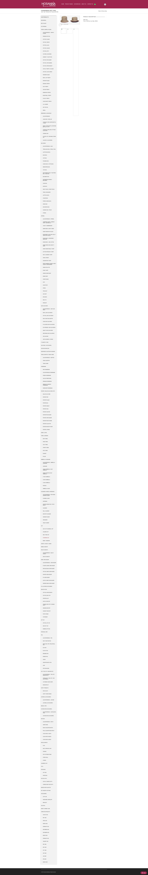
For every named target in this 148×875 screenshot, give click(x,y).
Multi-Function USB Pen (48, 318)
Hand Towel (45, 441)
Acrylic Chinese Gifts (47, 781)
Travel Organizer (46, 192)
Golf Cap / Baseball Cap (48, 528)
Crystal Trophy (46, 42)
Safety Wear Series (47, 693)
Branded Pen (45, 653)
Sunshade (45, 466)
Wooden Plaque (46, 74)
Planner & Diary (46, 498)
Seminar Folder (46, 516)
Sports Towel (46, 447)
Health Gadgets (44, 549)
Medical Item (43, 705)
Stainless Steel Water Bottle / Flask (49, 123)
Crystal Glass (46, 45)
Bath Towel (45, 438)
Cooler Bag (45, 198)
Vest (44, 282)
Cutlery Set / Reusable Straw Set (49, 137)
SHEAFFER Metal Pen (47, 662)
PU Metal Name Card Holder (49, 565)
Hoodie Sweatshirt (47, 273)
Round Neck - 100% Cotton (48, 242)
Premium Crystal (46, 36)
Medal (44, 110)
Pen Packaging (46, 668)
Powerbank (43, 366)
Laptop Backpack (46, 152)
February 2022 (46, 826)
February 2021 (46, 838)
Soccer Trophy (46, 89)
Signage (44, 751)
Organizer (45, 519)
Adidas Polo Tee (46, 267)
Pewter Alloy (46, 598)
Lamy (44, 665)
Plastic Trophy (46, 98)
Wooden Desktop (46, 608)
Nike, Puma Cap (46, 534)
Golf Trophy (45, 86)
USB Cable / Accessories (46, 345)
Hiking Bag (45, 204)
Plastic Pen (45, 650)
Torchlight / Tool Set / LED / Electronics (49, 678)
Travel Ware (45, 363)
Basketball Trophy (47, 95)
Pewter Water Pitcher (48, 426)
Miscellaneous (44, 742)
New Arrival (43, 20)
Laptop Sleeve (46, 195)
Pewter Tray (45, 397)
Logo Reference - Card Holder (49, 562)
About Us (84, 4)
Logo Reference (46, 116)
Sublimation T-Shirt (47, 260)
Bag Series (43, 143)
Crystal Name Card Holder (48, 571)
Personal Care (44, 631)
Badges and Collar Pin (46, 787)
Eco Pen (44, 647)
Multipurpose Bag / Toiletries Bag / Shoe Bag (49, 173)
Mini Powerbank (46, 369)
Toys (42, 766)
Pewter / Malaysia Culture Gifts (48, 391)
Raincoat (45, 302)
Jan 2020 (44, 856)
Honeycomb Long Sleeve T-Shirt (48, 245)
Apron (44, 288)
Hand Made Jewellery (47, 799)
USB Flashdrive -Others (48, 339)
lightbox (60, 25)
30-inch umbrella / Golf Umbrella (48, 470)
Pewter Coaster (46, 411)
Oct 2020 (44, 850)
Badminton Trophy (47, 92)
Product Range (69, 4)
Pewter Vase (45, 408)
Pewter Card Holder (47, 417)
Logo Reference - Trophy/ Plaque (48, 33)
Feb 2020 (44, 859)
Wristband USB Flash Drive (48, 333)
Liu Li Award (45, 104)
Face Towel (45, 450)
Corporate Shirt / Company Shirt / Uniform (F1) (49, 222)
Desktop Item (44, 589)
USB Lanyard (45, 336)
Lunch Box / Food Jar (47, 119)
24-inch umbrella (46, 479)
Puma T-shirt (45, 270)
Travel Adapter (46, 360)
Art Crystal (45, 107)
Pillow (44, 456)
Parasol (44, 485)
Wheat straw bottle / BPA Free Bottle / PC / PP (49, 126)
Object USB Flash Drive (48, 330)
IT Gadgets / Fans (44, 342)
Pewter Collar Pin (47, 423)
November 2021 (46, 832)
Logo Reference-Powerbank (49, 372)
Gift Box (44, 772)
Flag (44, 745)
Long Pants (45, 285)
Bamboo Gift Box (46, 628)
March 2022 (45, 823)
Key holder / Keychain (45, 790)
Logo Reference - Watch (48, 721)
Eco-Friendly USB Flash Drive (49, 327)
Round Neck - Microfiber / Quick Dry (48, 239)
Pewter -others (46, 429)
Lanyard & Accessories (46, 696)
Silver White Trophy (47, 101)
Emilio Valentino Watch (48, 727)
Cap (44, 11)
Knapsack (45, 186)
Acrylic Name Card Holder (48, 580)
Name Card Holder (45, 559)
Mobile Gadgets (44, 546)
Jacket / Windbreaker (47, 225)
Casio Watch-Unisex (47, 736)
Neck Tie (44, 299)
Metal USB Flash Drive (47, 312)
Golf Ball (43, 805)
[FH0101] (69, 31)
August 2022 (45, 814)
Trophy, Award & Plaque (46, 29)
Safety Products (44, 687)
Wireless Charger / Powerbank (47, 385)
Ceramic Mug (45, 133)
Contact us (90, 4)
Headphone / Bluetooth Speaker (48, 351)
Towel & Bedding (44, 435)
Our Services (77, 4)
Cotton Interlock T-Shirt (48, 251)
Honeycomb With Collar (48, 231)
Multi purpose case (47, 748)
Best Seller (43, 23)
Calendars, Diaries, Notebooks (47, 491)
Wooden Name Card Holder (48, 583)
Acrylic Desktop (46, 601)
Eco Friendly (44, 26)
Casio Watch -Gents (47, 733)
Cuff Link (45, 796)
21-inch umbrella (46, 482)
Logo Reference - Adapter (48, 357)
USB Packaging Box (45, 348)
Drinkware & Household (46, 113)
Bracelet (45, 802)
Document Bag (46, 176)
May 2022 (44, 817)
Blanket (44, 453)
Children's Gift (44, 763)
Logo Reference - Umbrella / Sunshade (49, 463)
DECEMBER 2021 (46, 829)
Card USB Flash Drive (47, 321)
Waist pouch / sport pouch (48, 189)
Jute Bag (45, 158)
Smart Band (45, 724)
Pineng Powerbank (47, 375)
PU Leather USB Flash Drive (49, 324)
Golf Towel (45, 444)
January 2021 (45, 841)
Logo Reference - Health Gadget (48, 553)
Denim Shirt (45, 276)
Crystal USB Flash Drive (48, 315)
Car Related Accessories (48, 715)
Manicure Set (46, 684)
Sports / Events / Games (46, 543)
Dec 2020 (44, 844)
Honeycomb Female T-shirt (48, 248)
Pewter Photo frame (47, 420)
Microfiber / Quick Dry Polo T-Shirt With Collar (49, 235)
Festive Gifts (44, 778)
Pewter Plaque (46, 80)
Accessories (44, 793)
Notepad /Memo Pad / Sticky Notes (49, 505)
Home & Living (44, 432)
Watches (43, 718)
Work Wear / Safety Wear (48, 228)
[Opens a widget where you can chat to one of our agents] (143, 873)
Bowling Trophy (46, 83)
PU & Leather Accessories (46, 586)
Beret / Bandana (46, 540)
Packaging (43, 769)
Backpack (45, 155)
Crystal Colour (46, 48)
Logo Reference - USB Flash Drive (49, 309)
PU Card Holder (46, 577)
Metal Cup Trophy (47, 77)
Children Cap (45, 531)
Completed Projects (45, 811)
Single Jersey (46, 257)
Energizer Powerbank (47, 388)
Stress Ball (45, 757)
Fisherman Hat (48, 11)
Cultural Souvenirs (47, 54)
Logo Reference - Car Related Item (49, 712)
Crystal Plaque (46, 39)
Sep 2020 (44, 853)
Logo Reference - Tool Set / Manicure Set (49, 675)
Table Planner (46, 522)
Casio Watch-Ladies (47, 739)
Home (62, 4)
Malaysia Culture (46, 394)
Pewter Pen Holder (47, 414)
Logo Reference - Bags (48, 146)
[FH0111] (70, 20)
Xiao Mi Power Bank (47, 378)
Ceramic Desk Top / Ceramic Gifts (49, 605)
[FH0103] (76, 72)
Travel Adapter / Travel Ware (47, 354)
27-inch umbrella (46, 476)
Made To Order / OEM (45, 808)
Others (44, 760)
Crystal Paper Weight (47, 65)
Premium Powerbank (47, 381)
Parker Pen (45, 656)
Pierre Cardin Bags (47, 201)
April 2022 (45, 820)
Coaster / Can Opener (47, 140)
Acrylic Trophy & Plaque (48, 68)
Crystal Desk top (46, 595)
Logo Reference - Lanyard (48, 699)
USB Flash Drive (44, 305)
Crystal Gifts (46, 51)
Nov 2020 (44, 847)
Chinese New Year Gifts (48, 784)
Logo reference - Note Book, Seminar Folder (49, 495)
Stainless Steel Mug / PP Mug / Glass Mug (49, 130)
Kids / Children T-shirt (47, 254)
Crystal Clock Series (47, 71)
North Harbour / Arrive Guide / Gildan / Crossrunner (49, 264)
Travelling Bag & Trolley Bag (49, 149)
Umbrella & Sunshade (45, 459)
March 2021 (45, 835)
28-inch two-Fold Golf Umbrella (47, 473)
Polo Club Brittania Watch (48, 730)
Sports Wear (46, 279)
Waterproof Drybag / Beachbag (47, 180)
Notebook (45, 501)
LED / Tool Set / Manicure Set (47, 671)
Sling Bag (45, 183)
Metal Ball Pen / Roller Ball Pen (49, 644)
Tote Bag (45, 169)
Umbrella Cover (46, 488)
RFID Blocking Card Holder (48, 568)
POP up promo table (47, 754)
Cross (44, 659)
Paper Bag (45, 775)
